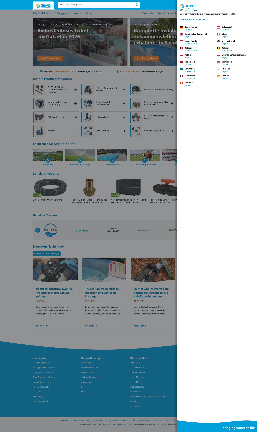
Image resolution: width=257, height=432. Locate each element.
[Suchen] (137, 5)
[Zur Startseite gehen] (43, 5)
